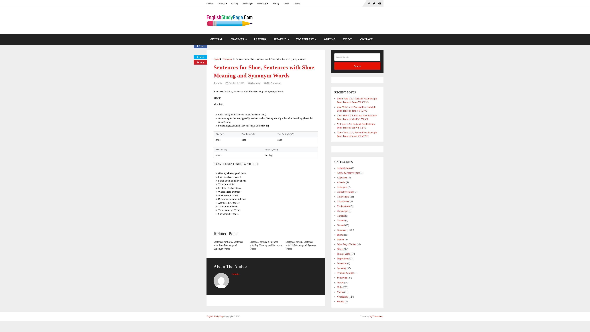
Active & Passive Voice (348, 173)
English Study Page (215, 316)
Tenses (340, 282)
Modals (340, 239)
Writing (275, 3)
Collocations (343, 196)
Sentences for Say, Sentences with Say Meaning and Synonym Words (266, 245)
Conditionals (343, 201)
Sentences (342, 263)
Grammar (221, 3)
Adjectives (342, 177)
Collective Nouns (345, 192)
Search (357, 66)
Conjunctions (343, 206)
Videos (286, 3)
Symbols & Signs (345, 273)
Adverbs (341, 182)
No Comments (274, 83)
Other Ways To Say (346, 244)
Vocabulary (261, 3)
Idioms (340, 234)
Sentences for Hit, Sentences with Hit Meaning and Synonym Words (301, 245)
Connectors (342, 211)
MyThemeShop (376, 316)
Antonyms (342, 187)
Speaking (247, 3)
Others (340, 249)
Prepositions (343, 258)
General (209, 3)
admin (219, 83)
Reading (234, 3)
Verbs (339, 287)
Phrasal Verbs (343, 254)
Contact (297, 3)
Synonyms (342, 277)
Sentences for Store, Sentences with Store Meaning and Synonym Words (228, 245)
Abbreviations (344, 168)
